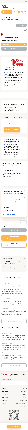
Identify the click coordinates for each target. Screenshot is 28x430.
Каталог (9, 17)
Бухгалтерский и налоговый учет (10, 214)
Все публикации (13, 321)
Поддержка (14, 268)
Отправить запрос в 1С (14, 251)
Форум (3, 403)
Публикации (5, 394)
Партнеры (4, 400)
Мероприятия (5, 397)
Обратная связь (23, 400)
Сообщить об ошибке (21, 403)
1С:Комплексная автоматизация (10, 19)
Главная (3, 17)
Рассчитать (14, 230)
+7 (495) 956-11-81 (15, 261)
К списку (22, 25)
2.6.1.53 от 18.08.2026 (17, 198)
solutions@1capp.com (10, 109)
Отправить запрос (12, 129)
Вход (25, 11)
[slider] (4, 226)
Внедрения (4, 391)
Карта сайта (24, 406)
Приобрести (14, 426)
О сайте (25, 388)
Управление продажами (13, 213)
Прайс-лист (24, 394)
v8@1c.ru (13, 263)
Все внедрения (13, 365)
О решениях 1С (23, 391)
